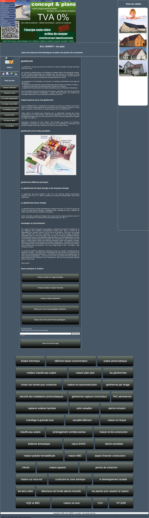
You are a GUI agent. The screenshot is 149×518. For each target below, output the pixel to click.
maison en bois (72, 503)
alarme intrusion (116, 408)
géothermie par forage (118, 384)
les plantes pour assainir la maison (110, 491)
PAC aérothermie (122, 396)
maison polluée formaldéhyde (39, 455)
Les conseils (49, 1)
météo (2, 18)
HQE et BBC (33, 503)
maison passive (57, 467)
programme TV (4, 14)
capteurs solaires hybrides (42, 408)
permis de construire (106, 467)
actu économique (5, 16)
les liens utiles (25, 491)
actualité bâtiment (82, 420)
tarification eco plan (5, 23)
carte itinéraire (4, 9)
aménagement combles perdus (69, 432)
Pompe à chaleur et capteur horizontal (50, 288)
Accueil (2, 3)
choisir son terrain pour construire (39, 384)
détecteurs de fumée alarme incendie (61, 491)
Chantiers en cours (36, 1)
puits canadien (84, 408)
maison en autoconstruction (82, 384)
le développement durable (113, 479)
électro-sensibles (114, 443)
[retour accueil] (3, 74)
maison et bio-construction (113, 432)
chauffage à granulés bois (40, 420)
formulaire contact (5, 12)
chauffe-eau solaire (30, 432)
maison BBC (75, 455)
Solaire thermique (30, 361)
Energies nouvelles (66, 1)
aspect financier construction (110, 455)
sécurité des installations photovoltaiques (41, 396)
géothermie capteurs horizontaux (89, 396)
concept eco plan (5, 5)
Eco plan (3, 1)
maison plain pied (85, 372)
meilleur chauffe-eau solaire (41, 372)
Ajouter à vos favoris (6, 25)
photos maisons (5, 7)
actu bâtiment (4, 21)
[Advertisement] (133, 90)
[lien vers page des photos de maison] (133, 59)
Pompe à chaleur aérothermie (50, 298)
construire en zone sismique (70, 479)
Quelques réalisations (21, 1)
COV (100, 503)
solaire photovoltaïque (115, 361)
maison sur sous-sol (31, 479)
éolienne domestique (39, 443)
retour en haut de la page (50, 343)
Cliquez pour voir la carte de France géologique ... (50, 320)
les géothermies (118, 372)
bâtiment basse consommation (71, 361)
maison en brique (117, 420)
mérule (25, 467)
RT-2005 (121, 503)
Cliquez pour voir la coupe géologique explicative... (50, 309)
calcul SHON (78, 443)
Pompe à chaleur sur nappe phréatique (50, 277)
